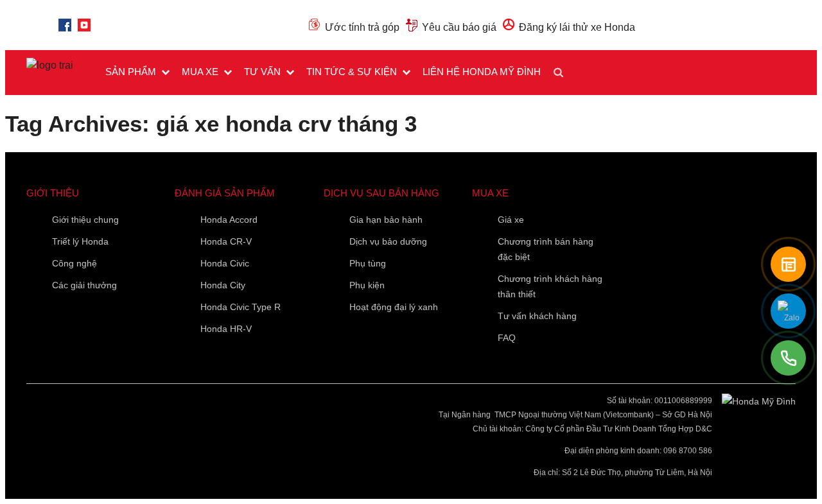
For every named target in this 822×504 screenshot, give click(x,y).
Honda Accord (229, 219)
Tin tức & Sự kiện (351, 71)
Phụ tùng (367, 263)
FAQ (507, 338)
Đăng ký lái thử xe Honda (577, 27)
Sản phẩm (130, 71)
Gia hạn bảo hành (386, 219)
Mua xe (200, 71)
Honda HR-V (226, 329)
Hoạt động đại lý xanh (393, 307)
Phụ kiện (367, 285)
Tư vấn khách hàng (537, 316)
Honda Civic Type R (240, 307)
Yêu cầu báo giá (459, 27)
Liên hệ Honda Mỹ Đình (482, 71)
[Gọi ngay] (788, 358)
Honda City (222, 285)
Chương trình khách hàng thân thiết (550, 286)
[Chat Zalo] (788, 311)
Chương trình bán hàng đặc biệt (545, 249)
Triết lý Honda (80, 241)
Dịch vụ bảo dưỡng (388, 241)
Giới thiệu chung (85, 219)
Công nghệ (74, 263)
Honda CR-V (226, 241)
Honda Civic (224, 263)
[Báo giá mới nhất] (788, 264)
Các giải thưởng (84, 285)
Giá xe (511, 219)
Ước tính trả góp (362, 27)
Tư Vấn (262, 71)
